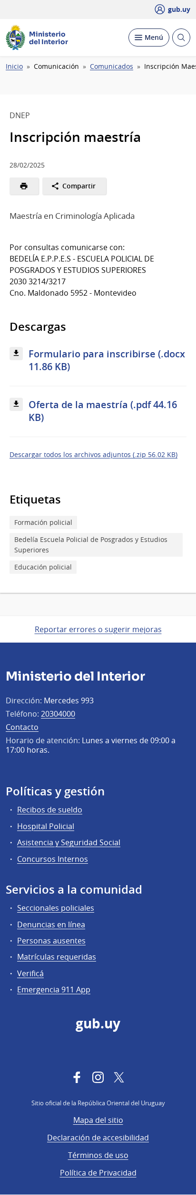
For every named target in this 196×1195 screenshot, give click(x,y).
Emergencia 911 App (53, 989)
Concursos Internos (52, 859)
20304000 (58, 714)
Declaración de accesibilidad (98, 1137)
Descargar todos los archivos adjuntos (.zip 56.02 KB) (93, 454)
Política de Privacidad (98, 1172)
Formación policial (43, 522)
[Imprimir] (24, 186)
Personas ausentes (51, 940)
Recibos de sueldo (49, 809)
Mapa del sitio (98, 1120)
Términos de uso (98, 1155)
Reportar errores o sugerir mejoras (98, 629)
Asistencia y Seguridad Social (68, 842)
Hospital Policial (45, 826)
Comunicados (111, 66)
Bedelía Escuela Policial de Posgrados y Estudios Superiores (90, 544)
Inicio (14, 66)
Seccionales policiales (55, 908)
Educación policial (43, 566)
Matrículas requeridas (56, 957)
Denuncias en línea (51, 924)
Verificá (30, 973)
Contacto (22, 727)
